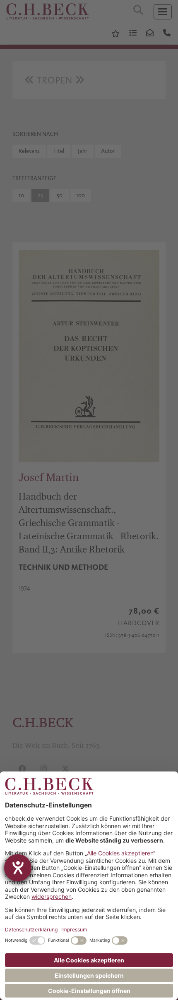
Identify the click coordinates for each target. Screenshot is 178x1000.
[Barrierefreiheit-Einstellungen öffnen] (17, 867)
